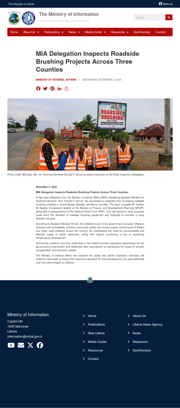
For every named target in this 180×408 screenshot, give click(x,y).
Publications (96, 324)
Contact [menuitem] (160, 32)
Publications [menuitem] (50, 33)
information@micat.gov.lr (24, 336)
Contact (93, 358)
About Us (139, 315)
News (137, 333)
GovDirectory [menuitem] (142, 32)
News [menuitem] (71, 33)
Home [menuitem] (14, 32)
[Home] (23, 17)
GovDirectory (142, 350)
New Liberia (96, 333)
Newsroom (140, 341)
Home (92, 315)
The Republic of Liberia (21, 4)
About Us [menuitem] (28, 33)
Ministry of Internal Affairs (56, 79)
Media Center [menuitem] (92, 33)
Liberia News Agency (147, 324)
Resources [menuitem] (116, 33)
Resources (95, 350)
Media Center (97, 341)
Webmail (168, 4)
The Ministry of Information (69, 14)
